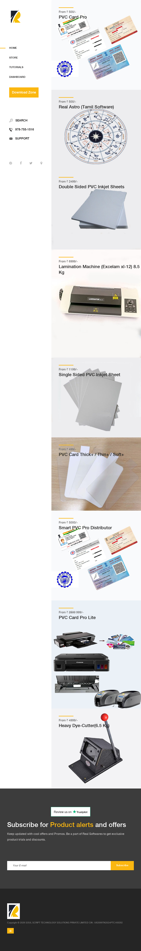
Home (13, 48)
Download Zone (24, 92)
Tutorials (16, 67)
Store (13, 57)
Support (22, 138)
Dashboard (17, 77)
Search (21, 120)
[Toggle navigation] (10, 931)
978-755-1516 (24, 129)
